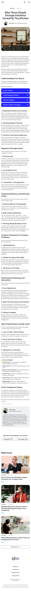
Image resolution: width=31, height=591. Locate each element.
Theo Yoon (11, 23)
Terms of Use (15, 575)
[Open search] (25, 2)
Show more (14, 546)
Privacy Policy (16, 572)
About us (15, 566)
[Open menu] (29, 2)
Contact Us (15, 569)
